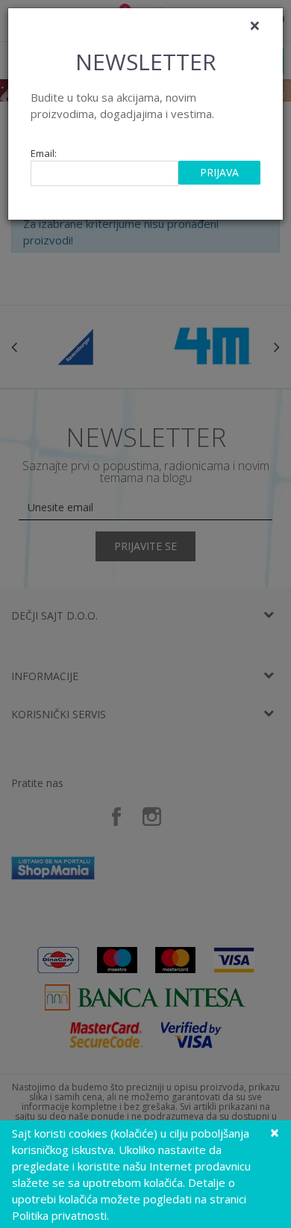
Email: (44, 153)
